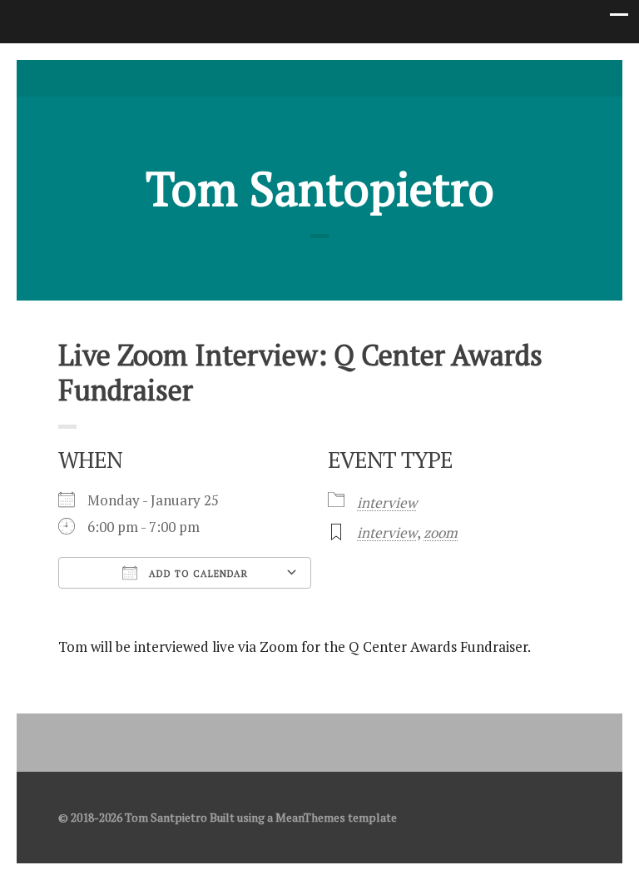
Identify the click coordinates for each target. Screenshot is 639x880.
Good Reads (345, 78)
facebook (319, 78)
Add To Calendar (197, 573)
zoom (441, 532)
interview (387, 502)
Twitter (294, 78)
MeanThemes (310, 817)
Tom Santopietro (320, 188)
